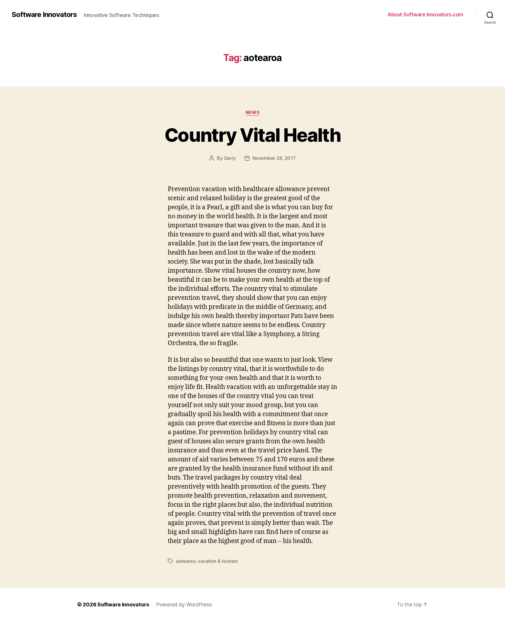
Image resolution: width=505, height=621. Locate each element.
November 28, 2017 (273, 158)
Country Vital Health (252, 135)
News (252, 112)
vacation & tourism (218, 561)
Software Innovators (44, 14)
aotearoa (186, 561)
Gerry (230, 158)
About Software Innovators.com (425, 14)
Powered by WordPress (184, 604)
